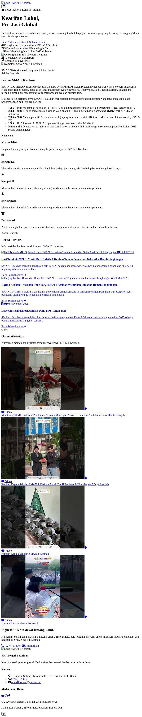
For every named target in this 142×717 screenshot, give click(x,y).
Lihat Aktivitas (9, 42)
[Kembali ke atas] (3, 714)
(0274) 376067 (12, 645)
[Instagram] (6, 695)
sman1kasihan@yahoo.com (26, 682)
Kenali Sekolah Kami (33, 42)
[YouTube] (3, 695)
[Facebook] (9, 695)
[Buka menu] (3, 6)
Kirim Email (32, 645)
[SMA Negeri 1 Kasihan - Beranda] (16, 2)
